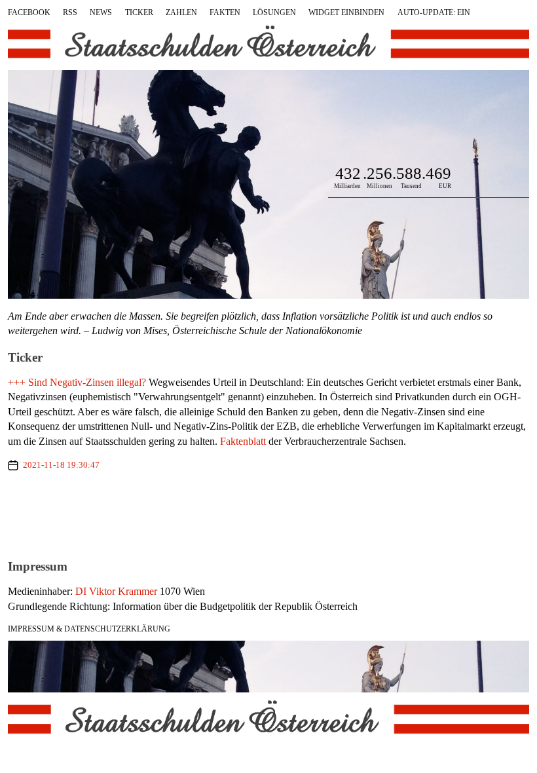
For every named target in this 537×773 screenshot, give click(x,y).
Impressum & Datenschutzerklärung (89, 628)
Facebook (29, 12)
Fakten (225, 12)
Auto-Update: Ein (434, 12)
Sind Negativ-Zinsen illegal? (87, 382)
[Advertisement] (268, 515)
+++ (17, 382)
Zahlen (181, 12)
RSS (70, 12)
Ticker (139, 12)
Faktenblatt (243, 441)
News (101, 12)
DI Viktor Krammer (116, 591)
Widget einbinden (346, 12)
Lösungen (274, 12)
